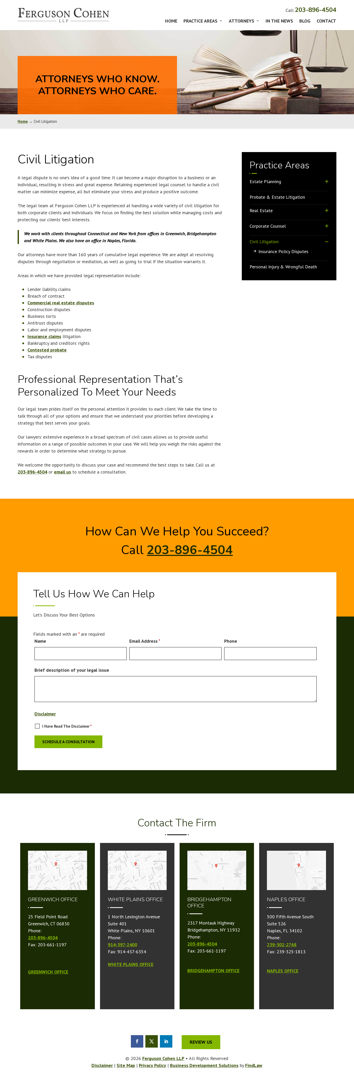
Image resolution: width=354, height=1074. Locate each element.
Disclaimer (45, 714)
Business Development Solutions (204, 1065)
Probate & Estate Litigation (277, 197)
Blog (304, 21)
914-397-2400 (122, 945)
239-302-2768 (281, 945)
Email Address (144, 641)
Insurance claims (44, 336)
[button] (349, 1065)
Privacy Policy (152, 1065)
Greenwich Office (48, 972)
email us (62, 472)
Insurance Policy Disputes (283, 251)
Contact (326, 21)
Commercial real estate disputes (60, 303)
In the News (279, 21)
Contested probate (47, 350)
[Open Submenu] (327, 181)
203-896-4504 (315, 10)
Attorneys (241, 21)
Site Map (126, 1065)
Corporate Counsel (268, 226)
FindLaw (253, 1065)
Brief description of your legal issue (71, 670)
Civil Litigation (264, 242)
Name (40, 641)
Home (171, 21)
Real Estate (261, 210)
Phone (230, 641)
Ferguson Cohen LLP (163, 1058)
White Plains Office (130, 964)
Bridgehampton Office (213, 970)
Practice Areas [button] (200, 21)
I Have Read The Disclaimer (67, 726)
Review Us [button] (201, 1042)
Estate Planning (265, 181)
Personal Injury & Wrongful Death (283, 267)
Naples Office (282, 971)
